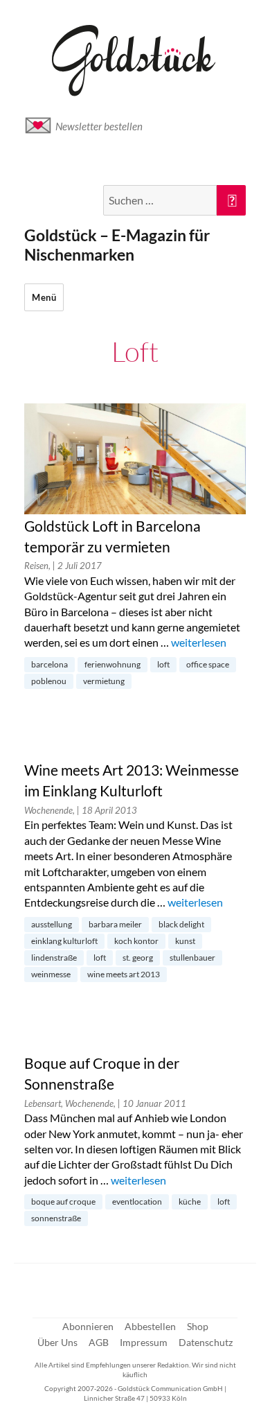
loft (163, 664)
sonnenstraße (56, 1218)
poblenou (48, 681)
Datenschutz (206, 1342)
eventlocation (137, 1201)
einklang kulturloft (64, 941)
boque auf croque (63, 1201)
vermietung (104, 681)
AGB (99, 1342)
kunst (185, 941)
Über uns (57, 1342)
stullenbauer (192, 957)
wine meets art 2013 (123, 974)
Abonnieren (88, 1326)
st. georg (138, 957)
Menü (44, 297)
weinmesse (51, 974)
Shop (197, 1326)
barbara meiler (115, 924)
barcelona (49, 664)
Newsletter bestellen (99, 126)
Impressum (144, 1342)
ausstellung (51, 924)
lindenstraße (54, 957)
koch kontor (136, 941)
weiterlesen (198, 642)
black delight (181, 924)
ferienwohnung (112, 664)
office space (207, 664)
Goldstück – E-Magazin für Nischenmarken (117, 244)
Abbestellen (150, 1326)
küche (190, 1201)
